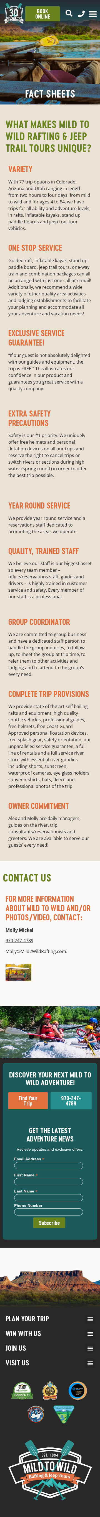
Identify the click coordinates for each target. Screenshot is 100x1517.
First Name (26, 1175)
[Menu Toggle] (92, 13)
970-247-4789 (19, 941)
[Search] (69, 13)
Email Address (29, 1158)
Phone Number (28, 1205)
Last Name (26, 1191)
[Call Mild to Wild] (81, 14)
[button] (90, 1319)
